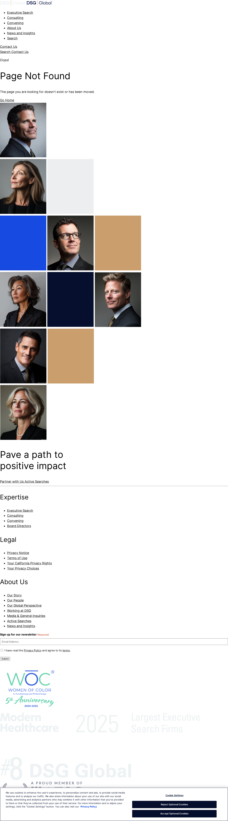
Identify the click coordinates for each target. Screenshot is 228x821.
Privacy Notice (18, 553)
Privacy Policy (33, 650)
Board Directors (19, 526)
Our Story (14, 595)
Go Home (7, 100)
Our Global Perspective (24, 605)
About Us (14, 28)
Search (12, 38)
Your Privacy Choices (23, 568)
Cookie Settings (174, 795)
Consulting (15, 18)
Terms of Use (17, 558)
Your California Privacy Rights (29, 563)
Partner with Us (12, 481)
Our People (15, 600)
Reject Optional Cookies (174, 804)
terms (66, 650)
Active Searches (37, 481)
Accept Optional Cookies (174, 813)
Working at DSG (19, 610)
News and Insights (21, 33)
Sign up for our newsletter (24, 634)
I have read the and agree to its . (37, 650)
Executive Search (20, 12)
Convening (15, 23)
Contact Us (8, 47)
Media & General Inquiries (26, 616)
